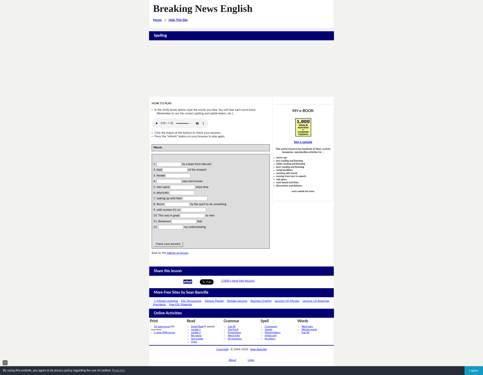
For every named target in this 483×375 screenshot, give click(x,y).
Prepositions (234, 332)
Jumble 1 (196, 329)
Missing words (309, 329)
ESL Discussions (191, 301)
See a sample (303, 142)
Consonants (271, 326)
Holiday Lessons (237, 301)
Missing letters (273, 332)
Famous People (214, 301)
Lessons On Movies (287, 301)
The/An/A (233, 329)
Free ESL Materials (180, 304)
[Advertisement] (241, 68)
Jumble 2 (196, 332)
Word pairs (307, 326)
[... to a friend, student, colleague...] (187, 281)
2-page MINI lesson (164, 332)
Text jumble (197, 339)
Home (157, 20)
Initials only (271, 336)
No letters (270, 339)
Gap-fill (231, 326)
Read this (118, 370)
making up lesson (177, 253)
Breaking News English (202, 8)
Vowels (268, 329)
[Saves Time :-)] (303, 127)
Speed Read (197, 326)
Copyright (222, 349)
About (232, 360)
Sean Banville (258, 349)
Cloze (194, 342)
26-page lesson (162, 326)
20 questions (235, 339)
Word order (234, 336)
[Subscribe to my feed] (238, 281)
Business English (261, 301)
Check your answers (168, 244)
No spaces (196, 336)
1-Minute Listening (166, 301)
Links (251, 360)
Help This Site (178, 20)
